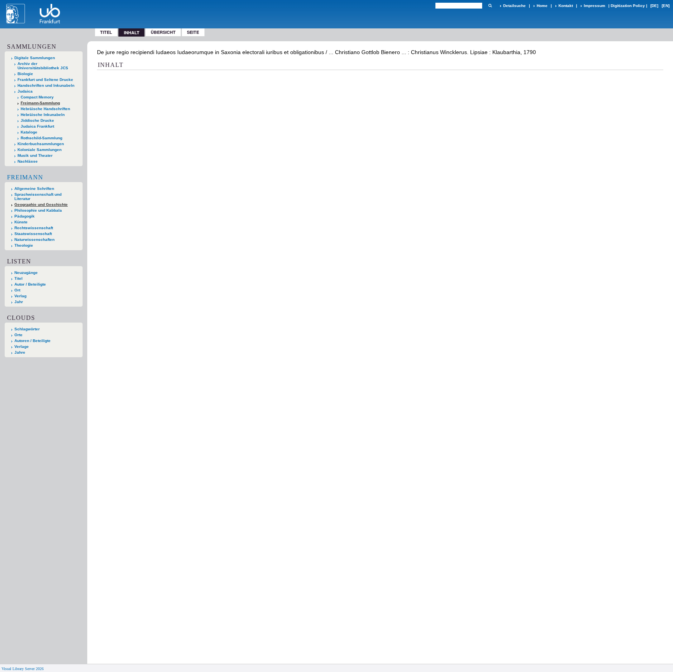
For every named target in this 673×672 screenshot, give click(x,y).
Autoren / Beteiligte (32, 341)
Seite (193, 32)
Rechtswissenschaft (33, 228)
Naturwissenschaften (34, 239)
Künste (21, 222)
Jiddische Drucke (37, 120)
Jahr (18, 302)
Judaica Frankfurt (37, 126)
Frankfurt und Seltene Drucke (45, 79)
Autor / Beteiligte (30, 284)
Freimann (25, 177)
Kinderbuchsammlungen (41, 144)
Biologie (25, 74)
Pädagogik (24, 216)
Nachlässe (28, 161)
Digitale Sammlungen (34, 58)
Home (542, 6)
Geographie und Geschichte (41, 204)
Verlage (21, 346)
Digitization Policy (628, 6)
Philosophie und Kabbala (38, 210)
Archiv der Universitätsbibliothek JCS (43, 65)
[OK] (490, 5)
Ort (17, 290)
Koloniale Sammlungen (40, 149)
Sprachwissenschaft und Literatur (38, 196)
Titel (106, 32)
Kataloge (29, 132)
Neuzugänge (26, 272)
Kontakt (565, 6)
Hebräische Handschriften (45, 109)
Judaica (25, 91)
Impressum (594, 6)
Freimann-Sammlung (40, 103)
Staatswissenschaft (33, 234)
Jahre (19, 352)
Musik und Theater (35, 155)
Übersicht (163, 32)
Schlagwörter (27, 329)
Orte (18, 335)
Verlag (20, 296)
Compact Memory (37, 97)
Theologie (23, 245)
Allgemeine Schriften (34, 188)
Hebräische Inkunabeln (43, 114)
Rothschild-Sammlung (41, 138)
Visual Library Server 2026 (23, 669)
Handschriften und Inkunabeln (46, 85)
